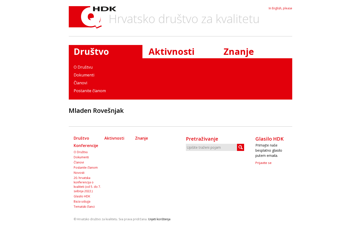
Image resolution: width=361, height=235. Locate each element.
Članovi (80, 83)
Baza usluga (82, 201)
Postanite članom (90, 90)
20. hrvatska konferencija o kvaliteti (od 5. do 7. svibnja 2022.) (87, 184)
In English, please (280, 8)
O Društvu (83, 67)
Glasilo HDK (82, 196)
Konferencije (86, 145)
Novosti (79, 173)
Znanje (238, 51)
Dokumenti (84, 75)
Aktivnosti (171, 51)
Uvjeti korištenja (159, 219)
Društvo (81, 138)
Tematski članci (84, 207)
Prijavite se (263, 163)
